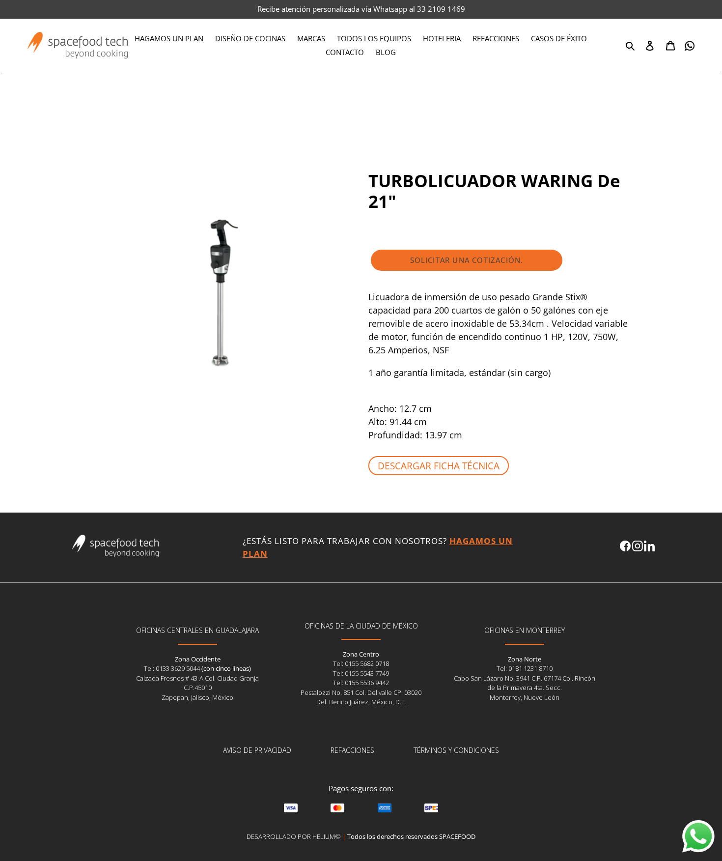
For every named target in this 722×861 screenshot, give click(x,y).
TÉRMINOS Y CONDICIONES (456, 750)
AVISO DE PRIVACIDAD (257, 750)
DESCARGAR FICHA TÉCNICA (439, 465)
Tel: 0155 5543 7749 (361, 673)
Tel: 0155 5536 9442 (361, 682)
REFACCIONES (352, 750)
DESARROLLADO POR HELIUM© (294, 836)
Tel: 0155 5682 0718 (361, 663)
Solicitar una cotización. (467, 260)
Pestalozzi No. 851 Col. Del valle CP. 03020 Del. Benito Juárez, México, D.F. (361, 697)
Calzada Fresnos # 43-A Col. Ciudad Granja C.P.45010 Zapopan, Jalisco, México (197, 688)
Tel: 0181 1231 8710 (525, 668)
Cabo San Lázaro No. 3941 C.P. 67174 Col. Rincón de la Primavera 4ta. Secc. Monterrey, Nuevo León (524, 688)
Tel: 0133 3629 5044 (172, 668)
